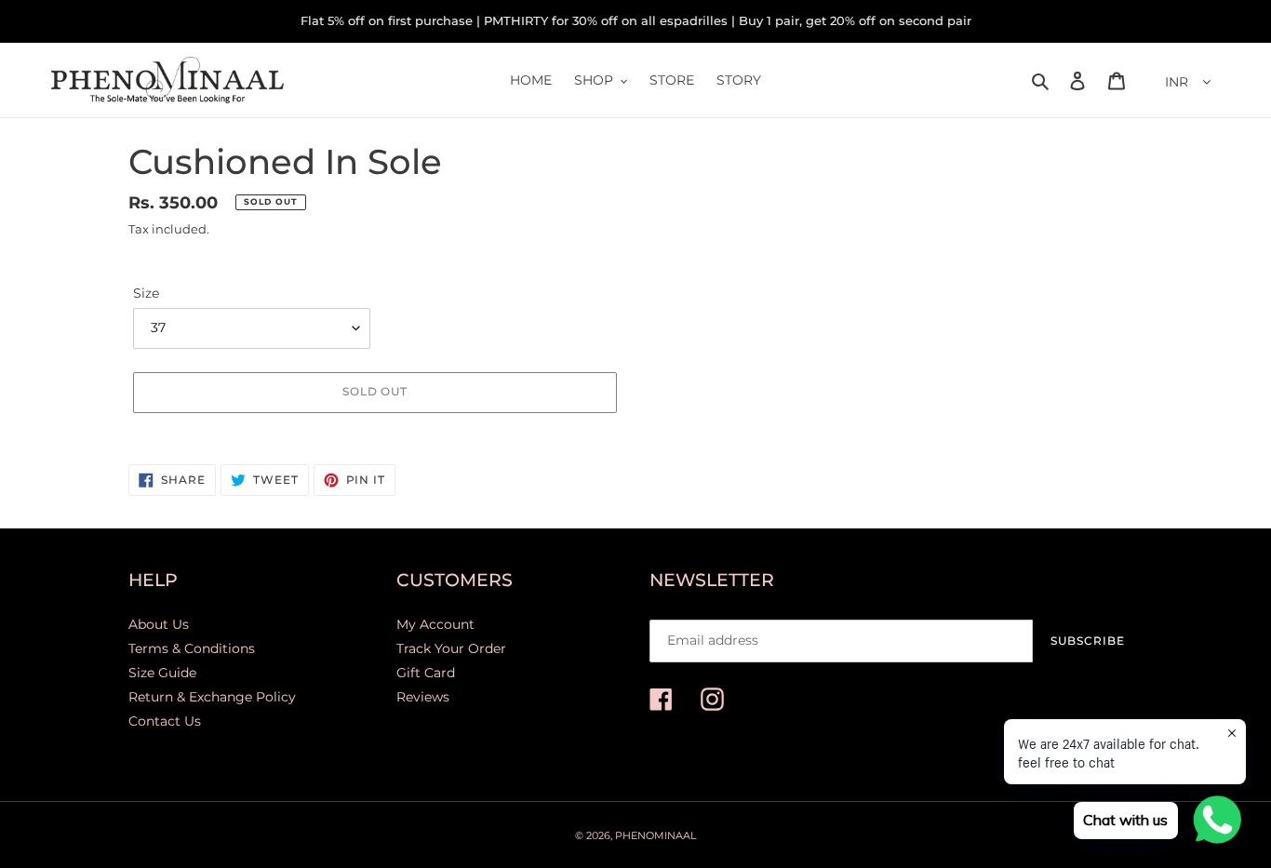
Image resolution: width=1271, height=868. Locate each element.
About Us (158, 624)
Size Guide (162, 672)
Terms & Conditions (191, 648)
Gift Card (425, 672)
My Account (435, 624)
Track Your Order (451, 648)
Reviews (422, 696)
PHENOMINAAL (655, 835)
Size (146, 293)
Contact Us (164, 721)
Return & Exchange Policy (212, 696)
